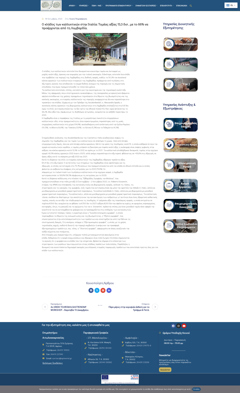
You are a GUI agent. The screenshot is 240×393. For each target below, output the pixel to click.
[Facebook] (91, 290)
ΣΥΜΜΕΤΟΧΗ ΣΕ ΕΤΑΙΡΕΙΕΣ (146, 5)
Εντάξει (197, 389)
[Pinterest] (103, 290)
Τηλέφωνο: (57, 350)
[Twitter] (97, 290)
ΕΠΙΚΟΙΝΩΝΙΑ (181, 5)
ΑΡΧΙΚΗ (72, 5)
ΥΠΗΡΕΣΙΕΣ (83, 5)
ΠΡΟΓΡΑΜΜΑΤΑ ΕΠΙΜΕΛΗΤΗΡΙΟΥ (118, 5)
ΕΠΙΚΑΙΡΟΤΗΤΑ (166, 5)
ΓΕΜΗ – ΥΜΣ (96, 5)
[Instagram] (178, 325)
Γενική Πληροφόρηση (78, 18)
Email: (59, 358)
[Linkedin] (109, 290)
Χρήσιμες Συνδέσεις (52, 362)
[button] (190, 5)
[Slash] (100, 305)
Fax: (54, 354)
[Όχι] (237, 389)
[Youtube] (184, 325)
